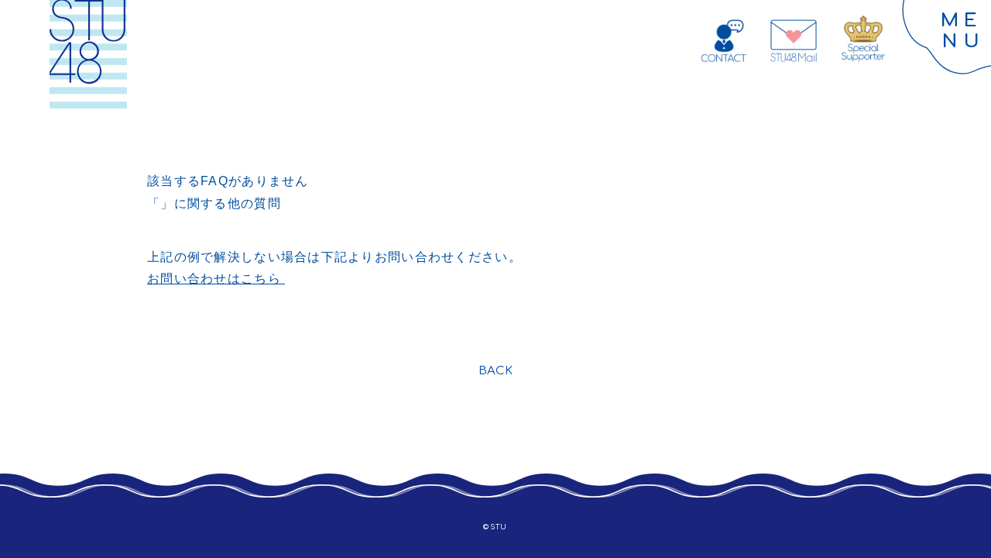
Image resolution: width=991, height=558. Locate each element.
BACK (495, 371)
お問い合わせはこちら (216, 278)
